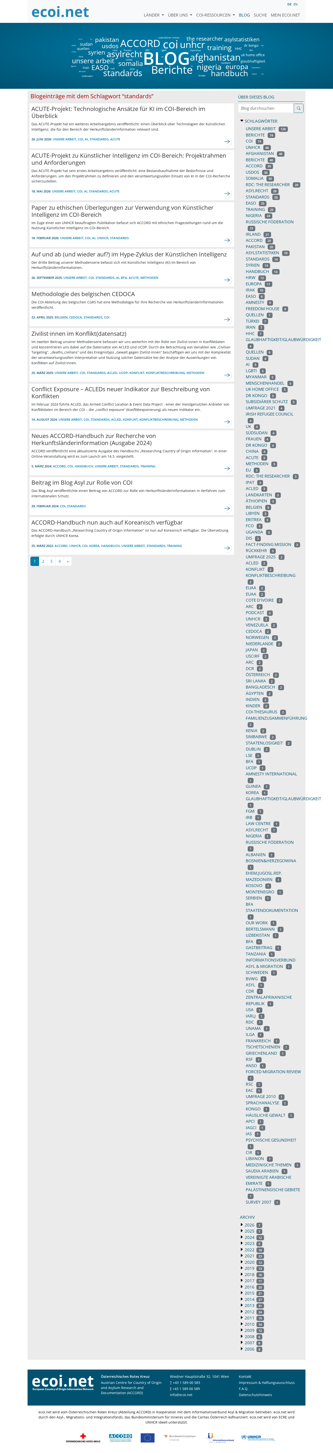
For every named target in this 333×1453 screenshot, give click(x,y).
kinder (202, 75)
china (80, 39)
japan (255, 650)
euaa (254, 587)
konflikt (136, 373)
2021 (253, 1256)
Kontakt (245, 1376)
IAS (252, 1133)
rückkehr (226, 63)
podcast (258, 612)
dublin (256, 749)
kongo (256, 1109)
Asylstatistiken (266, 252)
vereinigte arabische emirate (268, 1180)
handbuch (229, 73)
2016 (253, 1287)
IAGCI (254, 1127)
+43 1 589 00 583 (186, 1382)
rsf (252, 1059)
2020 (253, 1262)
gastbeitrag (262, 947)
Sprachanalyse (266, 1103)
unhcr (192, 44)
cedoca (75, 317)
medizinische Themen (272, 1165)
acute (115, 139)
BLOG (166, 58)
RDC (253, 1022)
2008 (252, 1336)
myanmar (195, 50)
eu (251, 470)
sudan (86, 44)
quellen (80, 47)
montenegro (263, 892)
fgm (253, 811)
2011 (253, 1318)
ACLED (255, 488)
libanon (258, 1158)
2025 (252, 1231)
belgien (254, 74)
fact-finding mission (272, 544)
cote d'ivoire (263, 600)
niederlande (263, 643)
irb (252, 817)
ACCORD (140, 43)
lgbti (163, 50)
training (219, 47)
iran (86, 67)
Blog (244, 15)
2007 (252, 1342)
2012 (253, 1312)
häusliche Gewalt (269, 1115)
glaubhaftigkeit (253, 61)
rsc (253, 1084)
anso (255, 1065)
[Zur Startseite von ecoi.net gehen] (60, 11)
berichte (259, 160)
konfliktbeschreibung (165, 373)
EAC (253, 1090)
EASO (100, 67)
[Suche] (299, 108)
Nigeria (257, 836)
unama (256, 1028)
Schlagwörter (260, 121)
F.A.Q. (243, 1388)
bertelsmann (263, 929)
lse (252, 755)
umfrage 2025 (264, 557)
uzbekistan (261, 935)
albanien (259, 854)
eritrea (74, 45)
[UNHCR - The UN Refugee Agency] (258, 1437)
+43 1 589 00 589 (186, 1388)
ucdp (123, 373)
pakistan (107, 39)
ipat (253, 482)
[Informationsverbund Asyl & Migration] (219, 1437)
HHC (238, 48)
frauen (127, 50)
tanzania (259, 954)
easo (254, 296)
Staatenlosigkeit (267, 743)
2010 (253, 1324)
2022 (253, 1250)
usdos (110, 46)
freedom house (266, 308)
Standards (93, 317)
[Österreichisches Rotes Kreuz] (83, 1437)
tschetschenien (266, 1047)
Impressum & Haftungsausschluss (267, 1382)
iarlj (115, 50)
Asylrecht (260, 830)
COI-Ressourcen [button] (214, 15)
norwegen (261, 637)
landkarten (262, 495)
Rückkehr (260, 550)
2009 (253, 1330)
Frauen (257, 439)
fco (91, 39)
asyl (262, 45)
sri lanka (259, 681)
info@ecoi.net (181, 1394)
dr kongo (251, 45)
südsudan (87, 76)
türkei (129, 59)
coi (170, 44)
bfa (124, 277)
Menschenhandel (268, 383)
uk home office (253, 55)
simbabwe (260, 736)
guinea (256, 786)
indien (74, 52)
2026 (252, 1225)
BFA (250, 50)
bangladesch (256, 67)
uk (252, 426)
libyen (256, 513)
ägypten (73, 66)
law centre (261, 823)
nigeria (209, 67)
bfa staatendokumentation (272, 910)
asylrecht (124, 54)
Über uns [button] (178, 15)
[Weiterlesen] (227, 141)
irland (257, 234)
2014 (253, 1299)
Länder (152, 15)
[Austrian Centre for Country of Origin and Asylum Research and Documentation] (120, 1437)
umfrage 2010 (264, 1096)
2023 (252, 1243)
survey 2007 (262, 1202)
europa (236, 66)
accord (258, 240)
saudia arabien (265, 1171)
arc (253, 606)
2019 (253, 1268)
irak (112, 68)
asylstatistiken (241, 39)
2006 (252, 1349)
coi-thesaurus (265, 712)
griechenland (265, 1053)
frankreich (261, 1041)
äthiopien (82, 72)
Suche (260, 15)
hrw (81, 56)
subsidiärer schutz (169, 37)
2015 (253, 1293)
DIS (192, 66)
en (296, 4)
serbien (257, 898)
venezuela (260, 625)
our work (260, 923)
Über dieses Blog (256, 97)
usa (262, 74)
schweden (260, 972)
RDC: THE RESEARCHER (271, 476)
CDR (253, 991)
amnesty (258, 302)
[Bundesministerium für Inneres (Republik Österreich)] (180, 1437)
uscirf (256, 656)
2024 (253, 1237)
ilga (253, 1034)
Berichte (172, 70)
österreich (261, 674)
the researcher (196, 39)
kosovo (257, 885)
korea (94, 546)
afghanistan (215, 57)
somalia (130, 63)
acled (112, 373)
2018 (253, 1274)
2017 (253, 1280)
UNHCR (74, 546)
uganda (258, 532)
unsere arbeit (80, 60)
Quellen (258, 352)
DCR (132, 69)
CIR (252, 1152)
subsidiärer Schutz (270, 401)
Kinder (256, 705)
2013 (253, 1305)
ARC (147, 50)
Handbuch (84, 466)
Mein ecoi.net (285, 15)
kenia (255, 730)
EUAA (254, 594)
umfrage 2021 (264, 408)
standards (122, 73)
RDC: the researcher (272, 184)
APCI (253, 1121)
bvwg (255, 978)
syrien (96, 52)
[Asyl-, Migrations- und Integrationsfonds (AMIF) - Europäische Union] (147, 1437)
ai (162, 56)
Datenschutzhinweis (255, 1394)
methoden (149, 277)
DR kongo (260, 395)
